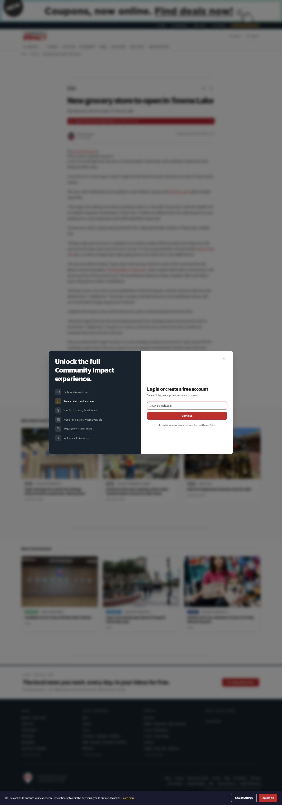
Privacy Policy (208, 425)
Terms (196, 425)
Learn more (128, 797)
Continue (187, 415)
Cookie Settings (244, 797)
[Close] (224, 358)
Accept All (268, 797)
